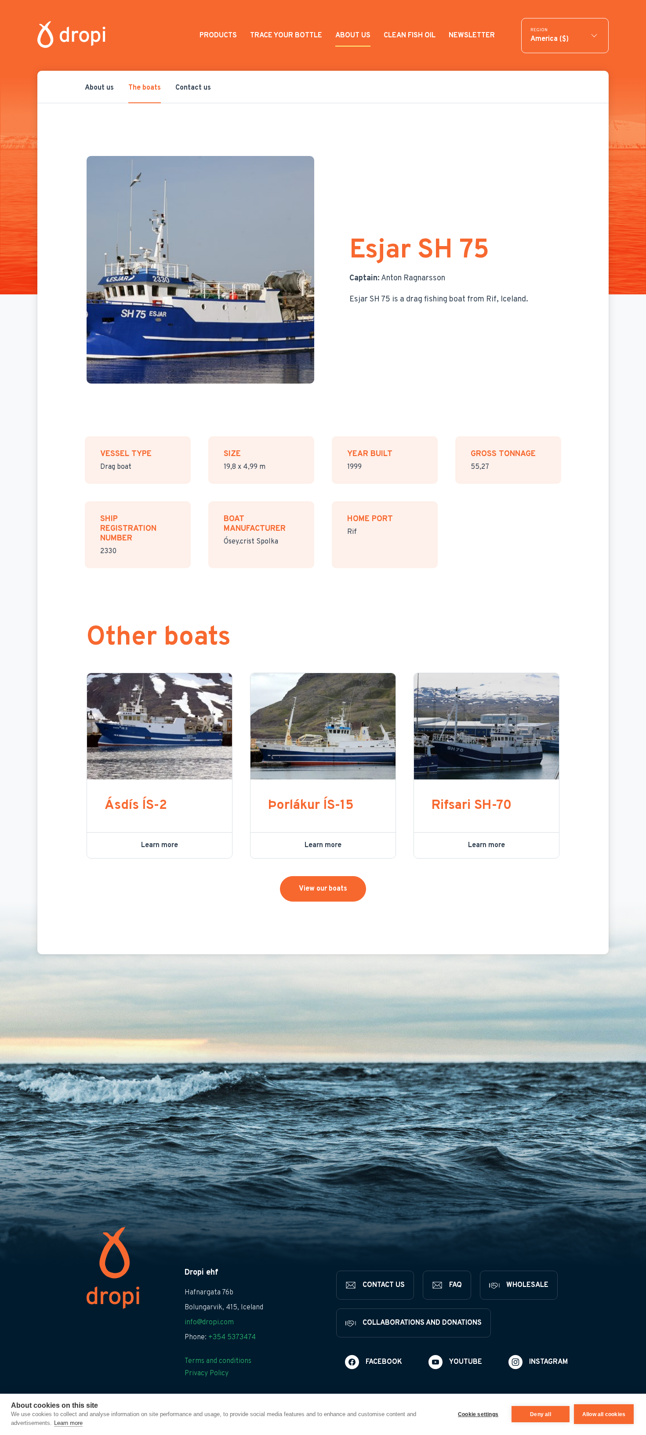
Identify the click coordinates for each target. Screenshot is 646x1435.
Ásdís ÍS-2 (136, 805)
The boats (144, 87)
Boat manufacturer (255, 524)
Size (232, 454)
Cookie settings (478, 1414)
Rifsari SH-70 (472, 805)
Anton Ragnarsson (397, 278)
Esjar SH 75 (419, 251)
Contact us (193, 87)
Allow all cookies (603, 1414)
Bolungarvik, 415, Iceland (224, 1307)
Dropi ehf (201, 1273)
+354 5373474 (232, 1337)
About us (99, 87)
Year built (369, 454)
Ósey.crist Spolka (251, 541)
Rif (352, 532)
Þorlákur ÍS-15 (311, 805)
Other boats (159, 638)
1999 (354, 467)
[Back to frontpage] (71, 35)
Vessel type (126, 454)
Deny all (540, 1414)
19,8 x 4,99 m (244, 467)
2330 (108, 551)
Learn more (68, 1423)
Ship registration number (128, 529)
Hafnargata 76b (209, 1292)
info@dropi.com (209, 1322)
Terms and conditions (218, 1361)
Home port (370, 519)
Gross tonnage (503, 454)
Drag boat (115, 467)
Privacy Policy (207, 1373)
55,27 (480, 467)
